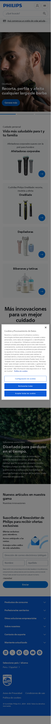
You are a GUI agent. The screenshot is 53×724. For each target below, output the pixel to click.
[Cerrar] (46, 327)
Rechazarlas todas (25, 386)
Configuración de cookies (25, 378)
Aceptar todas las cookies (25, 393)
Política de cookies (21, 371)
